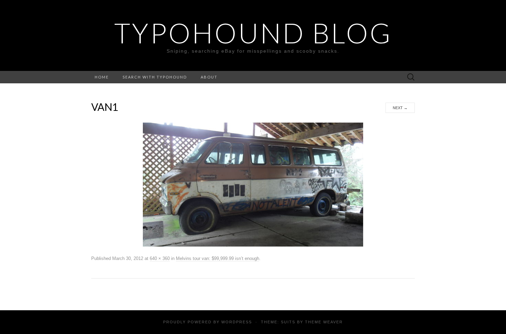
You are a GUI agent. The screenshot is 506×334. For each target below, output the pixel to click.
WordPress (236, 322)
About (209, 77)
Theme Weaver (324, 322)
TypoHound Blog (253, 32)
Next (400, 108)
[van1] (253, 184)
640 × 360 (160, 258)
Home (102, 77)
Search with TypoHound (155, 77)
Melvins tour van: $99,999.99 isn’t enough (217, 258)
